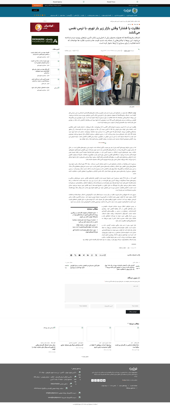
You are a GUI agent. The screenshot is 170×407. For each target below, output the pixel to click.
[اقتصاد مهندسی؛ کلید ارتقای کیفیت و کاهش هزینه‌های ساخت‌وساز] (55, 55)
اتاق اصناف (136, 24)
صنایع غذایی (80, 343)
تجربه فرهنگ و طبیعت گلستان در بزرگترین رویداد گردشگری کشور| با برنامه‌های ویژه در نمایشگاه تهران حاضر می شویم (84, 215)
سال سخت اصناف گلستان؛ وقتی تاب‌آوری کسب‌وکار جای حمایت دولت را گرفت (43, 347)
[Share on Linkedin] (88, 255)
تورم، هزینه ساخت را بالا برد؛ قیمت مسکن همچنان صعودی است (40, 62)
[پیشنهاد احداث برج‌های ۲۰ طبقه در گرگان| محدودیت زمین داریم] (99, 334)
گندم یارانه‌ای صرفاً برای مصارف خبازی (72, 345)
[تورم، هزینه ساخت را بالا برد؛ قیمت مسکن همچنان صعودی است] (55, 63)
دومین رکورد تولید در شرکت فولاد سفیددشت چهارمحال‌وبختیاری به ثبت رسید (85, 226)
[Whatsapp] (98, 380)
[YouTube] (42, 15)
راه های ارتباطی (76, 369)
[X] (45, 15)
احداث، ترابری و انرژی (106, 343)
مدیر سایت (127, 51)
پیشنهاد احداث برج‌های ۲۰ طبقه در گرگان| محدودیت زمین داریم (100, 346)
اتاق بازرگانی (136, 343)
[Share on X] (96, 255)
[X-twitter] (92, 380)
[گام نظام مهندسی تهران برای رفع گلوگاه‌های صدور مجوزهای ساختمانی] (55, 71)
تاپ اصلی (129, 24)
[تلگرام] (37, 15)
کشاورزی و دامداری (73, 343)
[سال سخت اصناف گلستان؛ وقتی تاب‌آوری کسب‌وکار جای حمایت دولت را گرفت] (43, 334)
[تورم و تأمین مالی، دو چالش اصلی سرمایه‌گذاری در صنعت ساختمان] (55, 81)
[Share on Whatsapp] (92, 255)
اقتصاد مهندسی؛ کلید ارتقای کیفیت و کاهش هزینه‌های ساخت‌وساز (40, 53)
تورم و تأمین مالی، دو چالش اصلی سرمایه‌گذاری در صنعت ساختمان (40, 80)
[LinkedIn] (38, 15)
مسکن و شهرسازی (41, 57)
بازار (128, 248)
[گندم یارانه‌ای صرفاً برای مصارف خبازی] (71, 334)
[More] (67, 255)
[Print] (71, 255)
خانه (139, 21)
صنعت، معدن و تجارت (45, 343)
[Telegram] (101, 380)
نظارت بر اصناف (122, 248)
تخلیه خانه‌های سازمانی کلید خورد (40, 88)
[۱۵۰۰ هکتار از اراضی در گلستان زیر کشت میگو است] (127, 334)
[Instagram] (40, 15)
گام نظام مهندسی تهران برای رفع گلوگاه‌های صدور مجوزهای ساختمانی (40, 71)
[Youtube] (104, 380)
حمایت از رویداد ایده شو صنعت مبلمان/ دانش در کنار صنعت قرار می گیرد (85, 221)
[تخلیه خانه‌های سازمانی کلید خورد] (55, 90)
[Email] (79, 255)
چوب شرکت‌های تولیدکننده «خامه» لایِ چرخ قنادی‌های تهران (85, 231)
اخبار (48, 57)
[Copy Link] (75, 255)
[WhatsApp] (35, 15)
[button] (41, 10)
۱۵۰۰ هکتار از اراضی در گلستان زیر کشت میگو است (127, 346)
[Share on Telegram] (84, 255)
